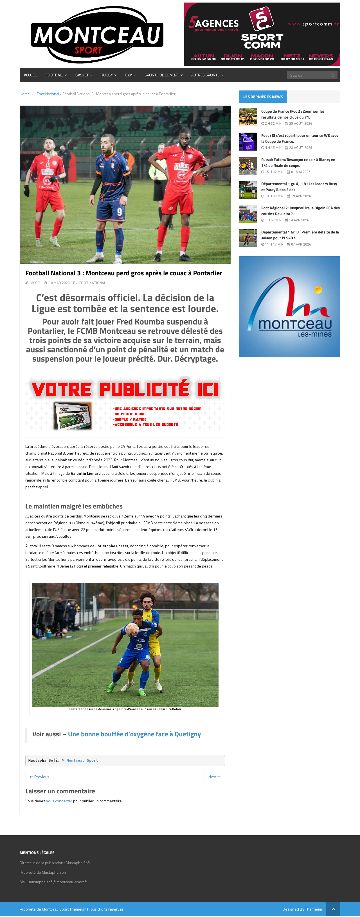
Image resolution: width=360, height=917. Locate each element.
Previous (41, 777)
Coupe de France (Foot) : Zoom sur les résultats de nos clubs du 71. (293, 114)
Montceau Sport (82, 760)
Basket (82, 75)
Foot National (48, 94)
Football (54, 75)
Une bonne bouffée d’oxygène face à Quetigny (134, 734)
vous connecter (59, 801)
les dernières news (263, 96)
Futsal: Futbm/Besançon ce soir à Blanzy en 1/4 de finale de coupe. (298, 163)
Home (25, 94)
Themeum (77, 909)
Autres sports (205, 75)
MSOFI (35, 283)
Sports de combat (162, 75)
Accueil (30, 75)
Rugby (107, 75)
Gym (128, 75)
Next (212, 777)
